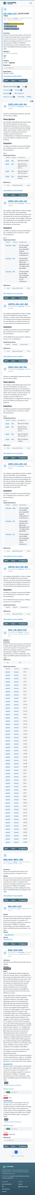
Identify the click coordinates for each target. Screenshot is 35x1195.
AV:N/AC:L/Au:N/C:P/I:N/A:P (12, 1121)
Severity (6, 51)
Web (14, 245)
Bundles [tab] (18, 90)
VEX (5, 28)
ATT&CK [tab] (20, 97)
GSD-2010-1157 (15, 906)
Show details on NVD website (12, 76)
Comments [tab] (7, 90)
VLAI (5, 23)
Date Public (7, 71)
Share (13, 81)
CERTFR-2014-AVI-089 (18, 304)
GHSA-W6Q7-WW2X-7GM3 (13, 860)
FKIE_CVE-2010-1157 (17, 630)
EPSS (5, 26)
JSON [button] (6, 81)
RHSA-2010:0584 (15, 950)
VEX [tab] (24, 87)
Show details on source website (13, 190)
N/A (12, 161)
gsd (19, 908)
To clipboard (23, 81)
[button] (17, 68)
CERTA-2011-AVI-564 (17, 104)
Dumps (4, 1191)
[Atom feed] (30, 101)
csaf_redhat (21, 952)
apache (8, 672)
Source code (24, 1186)
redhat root (12, 62)
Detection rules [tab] (8, 97)
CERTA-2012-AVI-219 (17, 201)
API (3, 1186)
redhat (5, 62)
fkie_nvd (20, 632)
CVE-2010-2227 (7, 1101)
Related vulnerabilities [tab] (11, 87)
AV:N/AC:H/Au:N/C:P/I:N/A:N (12, 1085)
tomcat (16, 672)
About (20, 1184)
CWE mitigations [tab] (19, 93)
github (15, 862)
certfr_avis (21, 106)
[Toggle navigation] (30, 3)
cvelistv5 (16, 18)
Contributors (6, 1189)
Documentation (7, 1184)
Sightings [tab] (7, 93)
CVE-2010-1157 (10, 14)
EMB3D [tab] (29, 97)
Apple (7, 161)
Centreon (8, 245)
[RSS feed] (32, 101)
